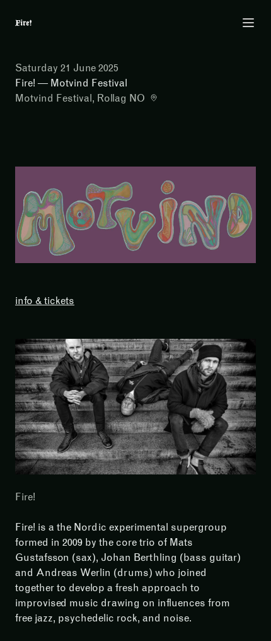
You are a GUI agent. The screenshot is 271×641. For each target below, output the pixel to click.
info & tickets (44, 301)
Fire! (25, 497)
